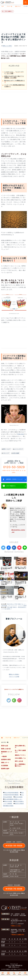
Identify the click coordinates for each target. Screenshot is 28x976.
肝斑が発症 (20, 434)
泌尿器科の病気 (6, 759)
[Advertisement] (14, 23)
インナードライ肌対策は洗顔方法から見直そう (14, 85)
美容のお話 (4, 745)
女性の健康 (16, 453)
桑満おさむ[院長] (7, 45)
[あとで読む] (19, 548)
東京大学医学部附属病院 (11, 792)
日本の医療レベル (20, 758)
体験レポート (5, 762)
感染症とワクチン (20, 755)
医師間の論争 (5, 768)
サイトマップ (14, 964)
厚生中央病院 (8, 801)
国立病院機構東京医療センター (13, 799)
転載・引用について (14, 967)
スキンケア (6, 453)
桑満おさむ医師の (14, 675)
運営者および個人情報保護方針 (14, 965)
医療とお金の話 (6, 748)
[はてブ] (14, 548)
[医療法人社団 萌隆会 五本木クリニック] (7, 2)
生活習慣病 (4, 765)
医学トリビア (7, 449)
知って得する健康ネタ (7, 11)
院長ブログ (18, 6)
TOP (2, 6)
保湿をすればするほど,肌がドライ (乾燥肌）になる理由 (14, 77)
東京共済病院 (18, 797)
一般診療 (4, 756)
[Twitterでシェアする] (3, 548)
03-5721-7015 (14, 895)
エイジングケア (18, 449)
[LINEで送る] (25, 548)
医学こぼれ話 (19, 761)
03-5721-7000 (14, 851)
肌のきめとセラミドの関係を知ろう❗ (14, 81)
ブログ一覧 (9, 6)
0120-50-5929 (14, 467)
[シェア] (9, 548)
